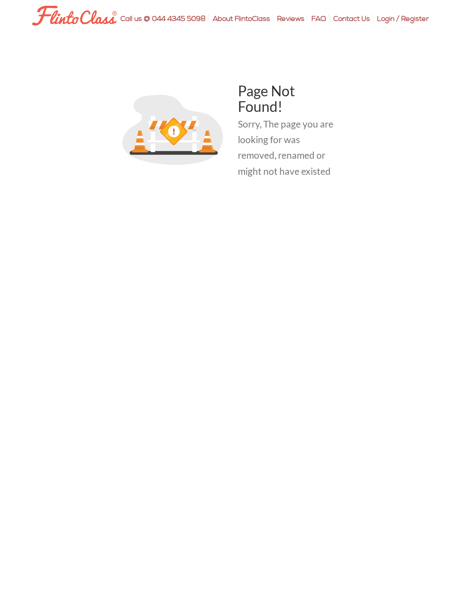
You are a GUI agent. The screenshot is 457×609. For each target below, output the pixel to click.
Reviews (290, 18)
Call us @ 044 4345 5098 (163, 18)
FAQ (319, 18)
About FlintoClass (241, 18)
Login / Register (403, 18)
